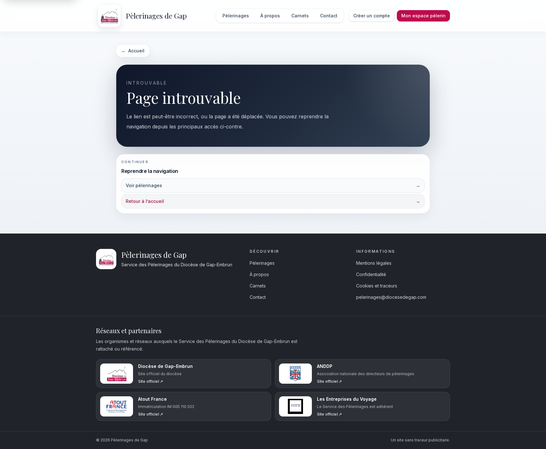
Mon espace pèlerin (423, 15)
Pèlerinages (262, 263)
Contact (258, 297)
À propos (259, 274)
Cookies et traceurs (376, 285)
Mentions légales (373, 263)
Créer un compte (371, 15)
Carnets (258, 285)
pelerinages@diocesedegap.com (391, 297)
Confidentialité (371, 274)
